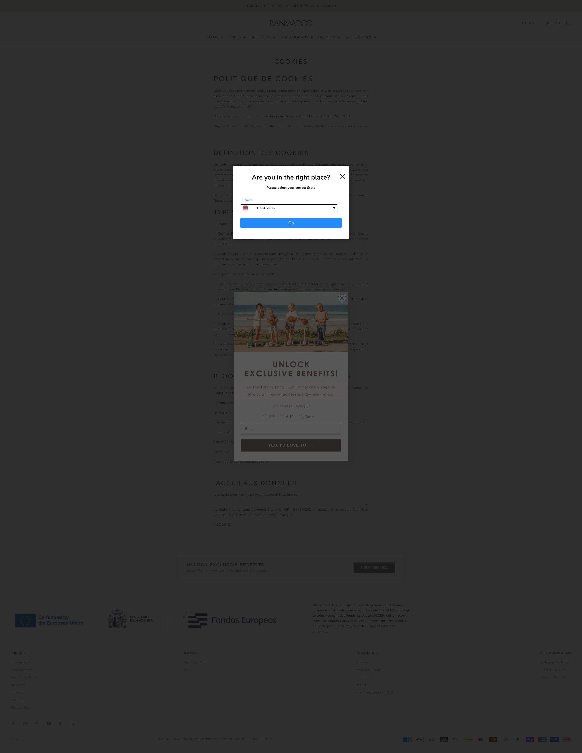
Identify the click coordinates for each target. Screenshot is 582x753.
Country (247, 200)
